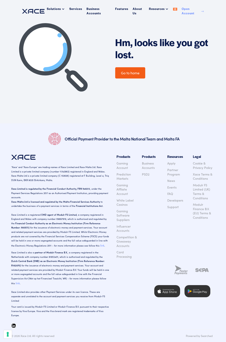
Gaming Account (122, 165)
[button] (56, 9)
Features (121, 9)
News (171, 181)
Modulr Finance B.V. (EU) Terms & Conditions (202, 211)
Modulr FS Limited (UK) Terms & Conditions (201, 191)
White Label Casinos (125, 202)
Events (172, 187)
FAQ (170, 194)
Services (75, 9)
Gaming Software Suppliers (123, 215)
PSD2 (145, 174)
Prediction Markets (124, 176)
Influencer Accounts (124, 228)
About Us (137, 11)
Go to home (130, 72)
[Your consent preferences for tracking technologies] (8, 334)
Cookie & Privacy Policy (202, 165)
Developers (175, 200)
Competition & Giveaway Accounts (127, 241)
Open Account (188, 11)
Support (173, 207)
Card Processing (124, 254)
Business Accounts (94, 11)
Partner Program (173, 172)
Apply (171, 163)
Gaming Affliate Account (122, 189)
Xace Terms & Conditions (202, 176)
